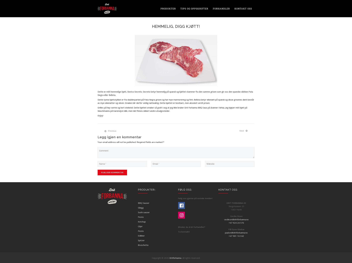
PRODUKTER (168, 8)
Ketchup (142, 221)
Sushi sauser (144, 212)
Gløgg (141, 207)
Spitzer (141, 240)
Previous (112, 130)
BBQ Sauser (143, 203)
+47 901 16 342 (236, 236)
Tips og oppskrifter (194, 8)
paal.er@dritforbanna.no (236, 232)
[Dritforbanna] (107, 8)
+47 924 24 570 (236, 222)
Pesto (141, 217)
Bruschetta (143, 245)
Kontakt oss (243, 8)
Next (241, 130)
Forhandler (221, 8)
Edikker (141, 235)
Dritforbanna (175, 258)
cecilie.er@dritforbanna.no (236, 219)
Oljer (140, 226)
